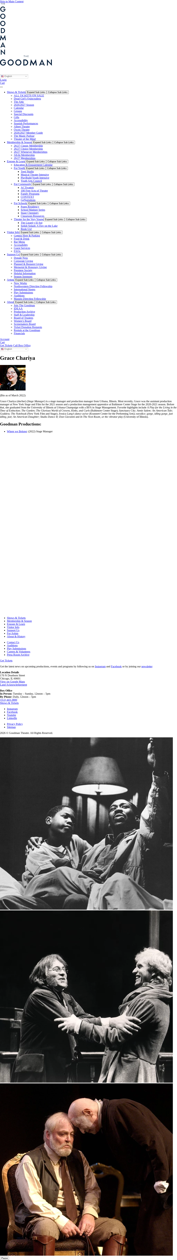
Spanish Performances (26, 123)
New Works (20, 283)
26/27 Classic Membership (28, 145)
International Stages (24, 289)
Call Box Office (22, 345)
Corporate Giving (23, 261)
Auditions (19, 295)
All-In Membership (24, 155)
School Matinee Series (33, 209)
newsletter (146, 666)
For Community (22, 184)
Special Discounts (23, 114)
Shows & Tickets (16, 92)
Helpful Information (25, 273)
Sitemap (11, 727)
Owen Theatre (22, 129)
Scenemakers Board (25, 324)
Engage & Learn (16, 161)
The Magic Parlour (24, 135)
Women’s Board (22, 320)
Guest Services (22, 248)
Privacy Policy (15, 724)
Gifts (16, 117)
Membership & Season (19, 142)
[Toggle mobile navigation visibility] (1, 87)
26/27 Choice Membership (28, 148)
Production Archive (24, 311)
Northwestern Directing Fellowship (33, 286)
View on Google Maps (12, 681)
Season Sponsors (23, 276)
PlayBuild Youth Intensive (35, 177)
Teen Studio (27, 171)
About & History (16, 636)
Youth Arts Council (31, 180)
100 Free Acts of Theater (34, 190)
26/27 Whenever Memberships (30, 151)
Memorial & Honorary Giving (30, 267)
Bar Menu (19, 241)
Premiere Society (23, 270)
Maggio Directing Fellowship (30, 298)
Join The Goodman (24, 305)
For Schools (20, 203)
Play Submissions (23, 292)
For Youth (19, 168)
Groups (18, 111)
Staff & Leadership (24, 314)
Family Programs (30, 193)
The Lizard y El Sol (31, 222)
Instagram (100, 666)
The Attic (19, 101)
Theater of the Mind (25, 139)
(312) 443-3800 (8, 699)
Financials (19, 333)
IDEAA (18, 308)
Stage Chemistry (30, 212)
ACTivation (27, 187)
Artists (10, 279)
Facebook (116, 666)
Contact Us (13, 642)
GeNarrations (28, 200)
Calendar (19, 107)
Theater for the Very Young (29, 219)
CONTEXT (27, 196)
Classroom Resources (32, 216)
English (8, 76)
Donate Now (21, 257)
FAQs (17, 251)
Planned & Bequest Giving (28, 264)
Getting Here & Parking (27, 235)
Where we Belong (17, 431)
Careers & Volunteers (18, 651)
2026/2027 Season (24, 104)
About (10, 302)
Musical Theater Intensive (35, 174)
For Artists (12, 633)
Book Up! (26, 228)
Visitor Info (13, 232)
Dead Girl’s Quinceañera (27, 98)
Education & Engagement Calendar (33, 164)
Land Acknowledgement (13, 684)
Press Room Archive (18, 654)
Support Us (13, 254)
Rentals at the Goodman (27, 330)
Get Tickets (6, 345)
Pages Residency (30, 206)
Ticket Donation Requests (28, 327)
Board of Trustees (23, 317)
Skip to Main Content (12, 1)
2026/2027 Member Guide (28, 132)
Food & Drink (21, 238)
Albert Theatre (22, 126)
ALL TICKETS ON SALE (29, 95)
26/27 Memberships (24, 158)
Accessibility (21, 120)
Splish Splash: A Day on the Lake (39, 225)
